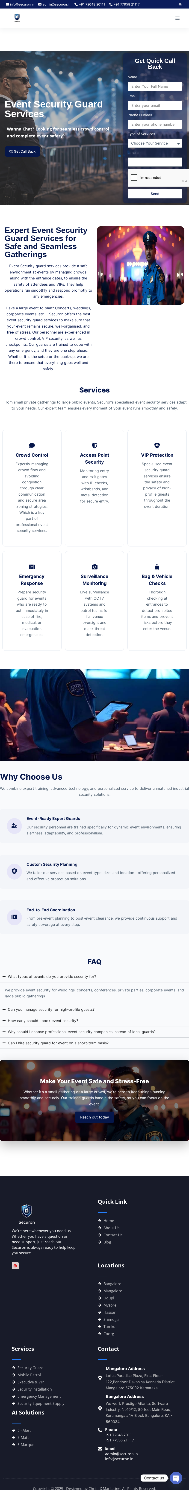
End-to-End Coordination (51, 910)
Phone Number (140, 115)
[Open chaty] (176, 1478)
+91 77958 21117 (127, 4)
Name (132, 77)
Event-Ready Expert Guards (53, 818)
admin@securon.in (56, 4)
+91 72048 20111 (92, 4)
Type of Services (141, 134)
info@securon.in (22, 4)
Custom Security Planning (52, 864)
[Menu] (177, 18)
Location (135, 153)
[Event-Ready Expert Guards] (14, 826)
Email (132, 96)
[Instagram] (15, 1265)
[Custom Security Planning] (14, 872)
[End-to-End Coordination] (14, 917)
